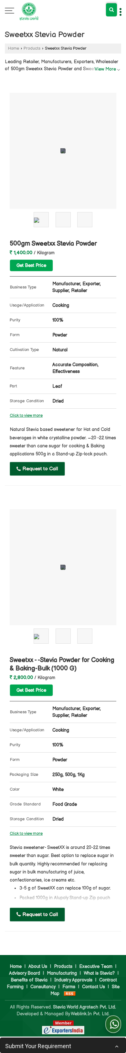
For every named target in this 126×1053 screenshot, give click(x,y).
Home (13, 48)
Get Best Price (31, 265)
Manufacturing (62, 973)
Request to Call (39, 469)
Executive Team (95, 966)
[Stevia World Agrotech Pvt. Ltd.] (28, 11)
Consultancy (43, 987)
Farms (68, 987)
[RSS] (70, 993)
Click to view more (26, 415)
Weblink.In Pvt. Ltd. (90, 1014)
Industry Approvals (73, 980)
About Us (37, 966)
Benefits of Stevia (29, 980)
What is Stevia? (99, 973)
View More (105, 69)
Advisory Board (24, 973)
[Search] (111, 9)
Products (32, 48)
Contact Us (93, 987)
